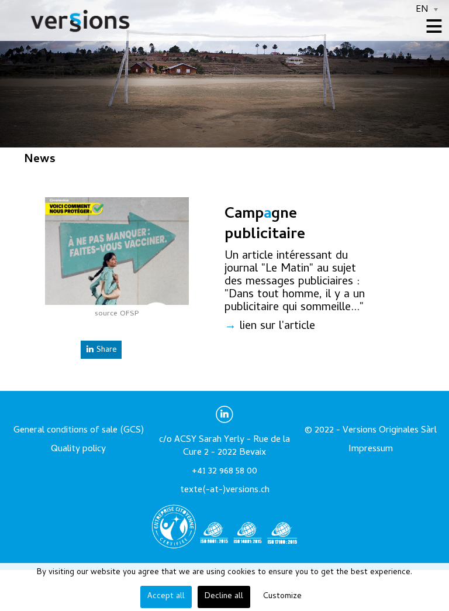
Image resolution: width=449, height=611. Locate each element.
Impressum (370, 449)
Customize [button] (282, 596)
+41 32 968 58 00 (224, 471)
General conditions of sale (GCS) (78, 430)
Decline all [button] (224, 596)
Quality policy (78, 449)
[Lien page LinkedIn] (224, 421)
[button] (415, 554)
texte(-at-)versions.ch (225, 490)
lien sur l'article (277, 327)
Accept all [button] (166, 596)
